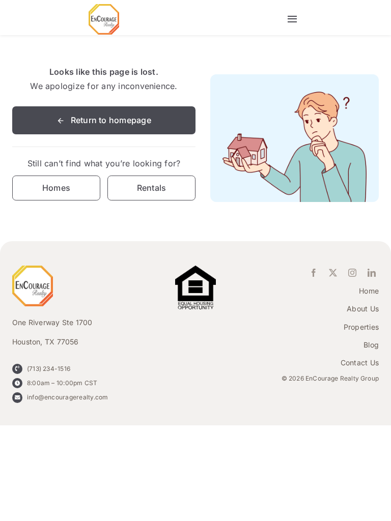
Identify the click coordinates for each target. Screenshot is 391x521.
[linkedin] (372, 273)
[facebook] (313, 273)
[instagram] (352, 273)
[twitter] (333, 273)
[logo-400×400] (104, 8)
